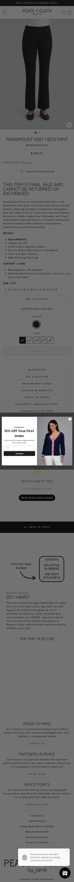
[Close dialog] (69, 418)
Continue (19, 453)
